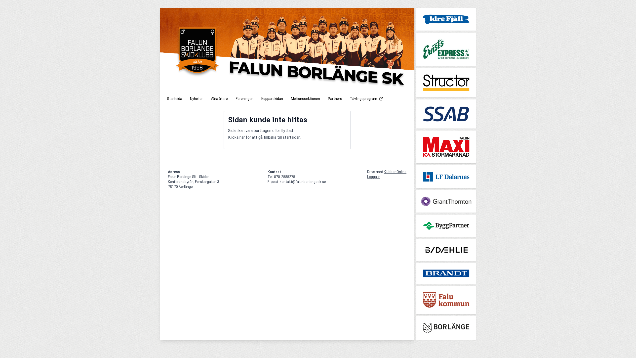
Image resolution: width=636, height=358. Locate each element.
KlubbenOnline (395, 172)
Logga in (373, 177)
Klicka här (236, 137)
